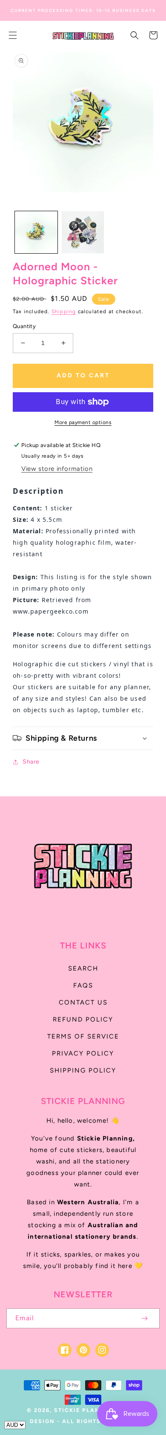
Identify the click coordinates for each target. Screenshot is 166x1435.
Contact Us (83, 1002)
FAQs (83, 985)
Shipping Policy (83, 1070)
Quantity (24, 326)
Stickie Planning (85, 1410)
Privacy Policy (83, 1053)
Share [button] (31, 761)
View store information (56, 469)
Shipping (64, 311)
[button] (12, 35)
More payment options (83, 422)
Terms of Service (83, 1036)
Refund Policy (83, 1019)
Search (83, 968)
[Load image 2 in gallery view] (83, 232)
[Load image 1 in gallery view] (36, 232)
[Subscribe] (144, 1318)
